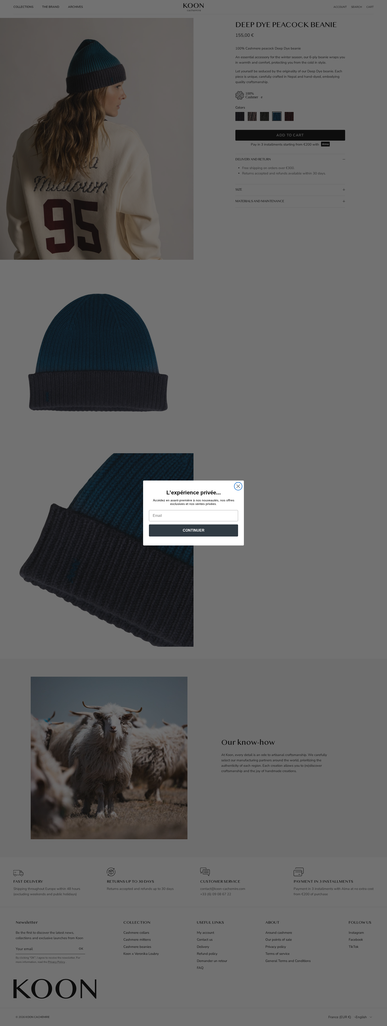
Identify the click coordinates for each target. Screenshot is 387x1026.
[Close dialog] (238, 486)
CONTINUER (193, 530)
